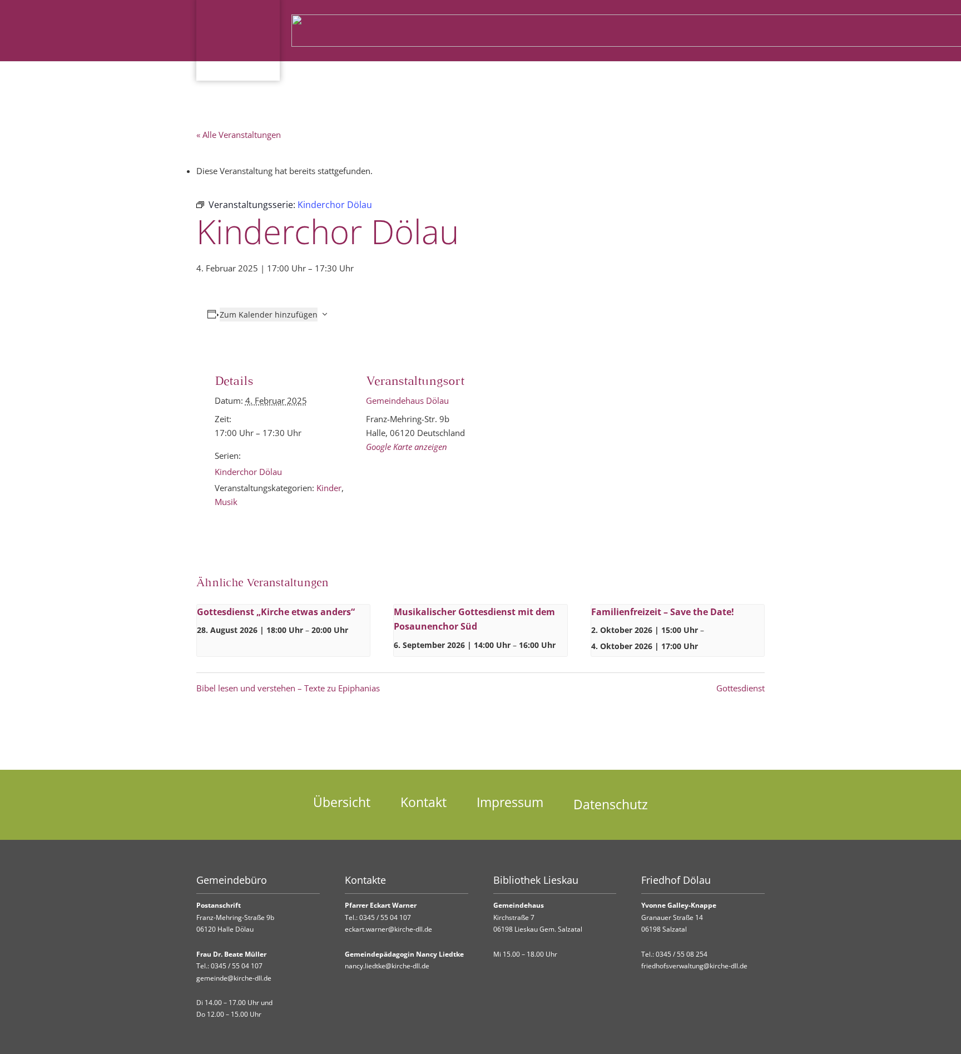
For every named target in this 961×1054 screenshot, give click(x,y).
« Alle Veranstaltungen (238, 134)
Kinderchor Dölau (248, 471)
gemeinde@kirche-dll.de (233, 978)
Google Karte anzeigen (406, 446)
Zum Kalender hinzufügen (269, 314)
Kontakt (423, 802)
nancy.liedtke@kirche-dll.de (387, 966)
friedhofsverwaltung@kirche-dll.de (694, 966)
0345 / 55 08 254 (681, 954)
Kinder (328, 487)
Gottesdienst (740, 688)
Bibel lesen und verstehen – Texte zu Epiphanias (288, 688)
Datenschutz (610, 804)
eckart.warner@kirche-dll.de (388, 929)
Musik (226, 501)
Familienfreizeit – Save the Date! (662, 612)
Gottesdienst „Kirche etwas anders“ (276, 612)
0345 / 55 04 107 (236, 966)
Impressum (510, 802)
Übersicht (341, 802)
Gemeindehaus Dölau (407, 400)
